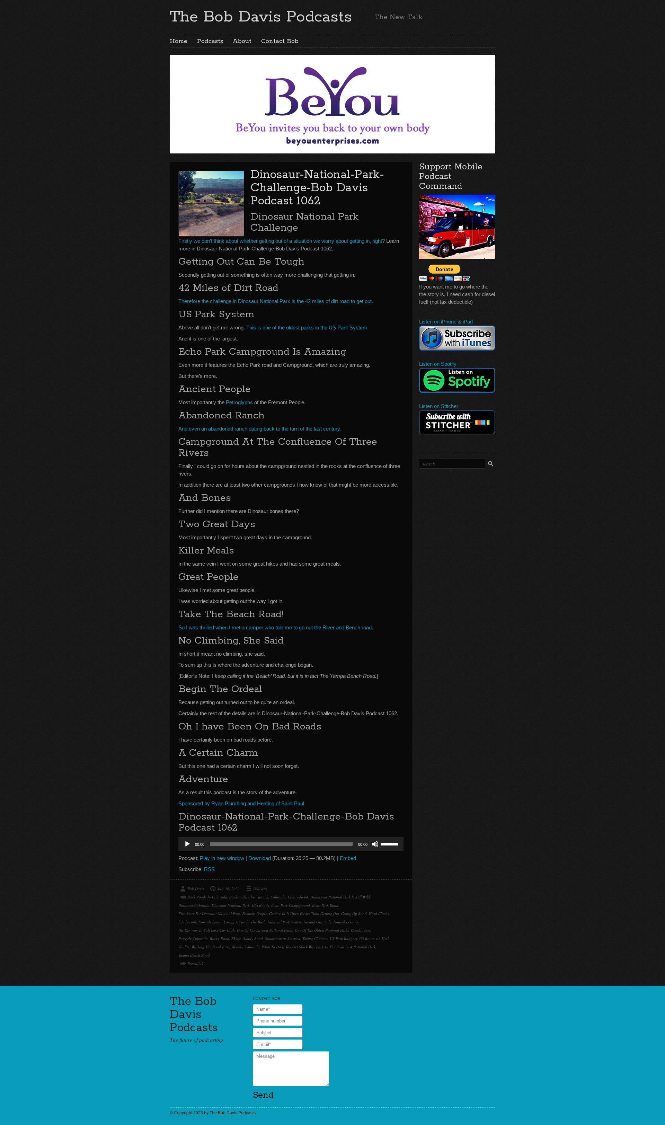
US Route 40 (369, 938)
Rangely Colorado (193, 938)
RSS (209, 869)
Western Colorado (245, 946)
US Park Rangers (343, 938)
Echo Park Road (325, 905)
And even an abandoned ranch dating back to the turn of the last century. (259, 429)
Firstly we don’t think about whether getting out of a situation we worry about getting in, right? (281, 241)
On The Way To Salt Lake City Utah (206, 930)
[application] (291, 844)
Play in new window (222, 858)
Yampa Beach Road (194, 955)
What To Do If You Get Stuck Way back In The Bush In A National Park (318, 946)
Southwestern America (282, 938)
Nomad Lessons (346, 921)
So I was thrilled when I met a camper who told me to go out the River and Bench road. (275, 627)
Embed (348, 858)
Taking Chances (315, 938)
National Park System (285, 921)
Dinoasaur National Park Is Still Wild (340, 897)
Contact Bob (280, 41)
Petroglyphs (239, 402)
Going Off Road (354, 913)
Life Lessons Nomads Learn (200, 921)
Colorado (278, 897)
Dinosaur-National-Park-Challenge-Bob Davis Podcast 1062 (317, 188)
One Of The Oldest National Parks (322, 930)
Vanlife (183, 946)
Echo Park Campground (290, 905)
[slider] (390, 843)
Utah (386, 938)
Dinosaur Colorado (194, 905)
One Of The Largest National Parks (265, 930)
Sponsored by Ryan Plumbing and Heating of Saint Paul (241, 803)
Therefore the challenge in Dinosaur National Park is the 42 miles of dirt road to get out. (275, 301)
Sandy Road (253, 938)
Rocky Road (219, 938)
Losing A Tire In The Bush (245, 921)
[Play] (187, 844)
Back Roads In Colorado (207, 897)
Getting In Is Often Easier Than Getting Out (304, 913)
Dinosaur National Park (231, 905)
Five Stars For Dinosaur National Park (209, 913)
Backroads (237, 897)
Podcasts (210, 41)
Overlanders (360, 930)
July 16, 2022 (229, 888)
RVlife (236, 938)
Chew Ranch (258, 897)
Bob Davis (195, 888)
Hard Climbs (379, 913)
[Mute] (375, 844)
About (242, 41)
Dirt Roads (260, 905)
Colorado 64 (298, 897)
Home (178, 41)
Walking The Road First (210, 946)
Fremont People (254, 913)
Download (259, 858)
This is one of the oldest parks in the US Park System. (307, 327)
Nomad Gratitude (317, 921)
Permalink (195, 963)
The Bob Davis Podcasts (261, 17)
